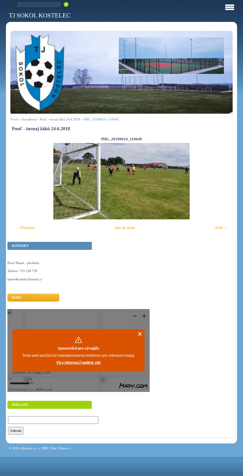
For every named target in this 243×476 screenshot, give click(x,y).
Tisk (53, 448)
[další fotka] (223, 181)
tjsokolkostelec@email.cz (24, 279)
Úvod (14, 119)
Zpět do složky (125, 227)
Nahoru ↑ (65, 448)
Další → (221, 227)
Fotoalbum (29, 119)
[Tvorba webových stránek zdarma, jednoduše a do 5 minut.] (39, 448)
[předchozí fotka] (20, 181)
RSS (45, 448)
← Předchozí (25, 227)
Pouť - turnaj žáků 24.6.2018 (60, 119)
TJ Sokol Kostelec (40, 15)
